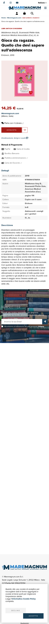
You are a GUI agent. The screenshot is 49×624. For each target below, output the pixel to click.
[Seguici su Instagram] (10, 2)
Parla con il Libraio (13, 123)
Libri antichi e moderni (30, 18)
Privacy (41, 326)
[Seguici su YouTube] (17, 2)
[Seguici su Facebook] (4, 2)
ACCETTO (33, 616)
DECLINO (15, 610)
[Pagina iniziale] (24, 8)
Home (3, 18)
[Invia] (45, 321)
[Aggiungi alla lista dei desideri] (24, 130)
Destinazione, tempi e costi (13, 138)
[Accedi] (17, 13)
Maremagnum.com (14, 18)
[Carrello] (24, 13)
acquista (12, 130)
